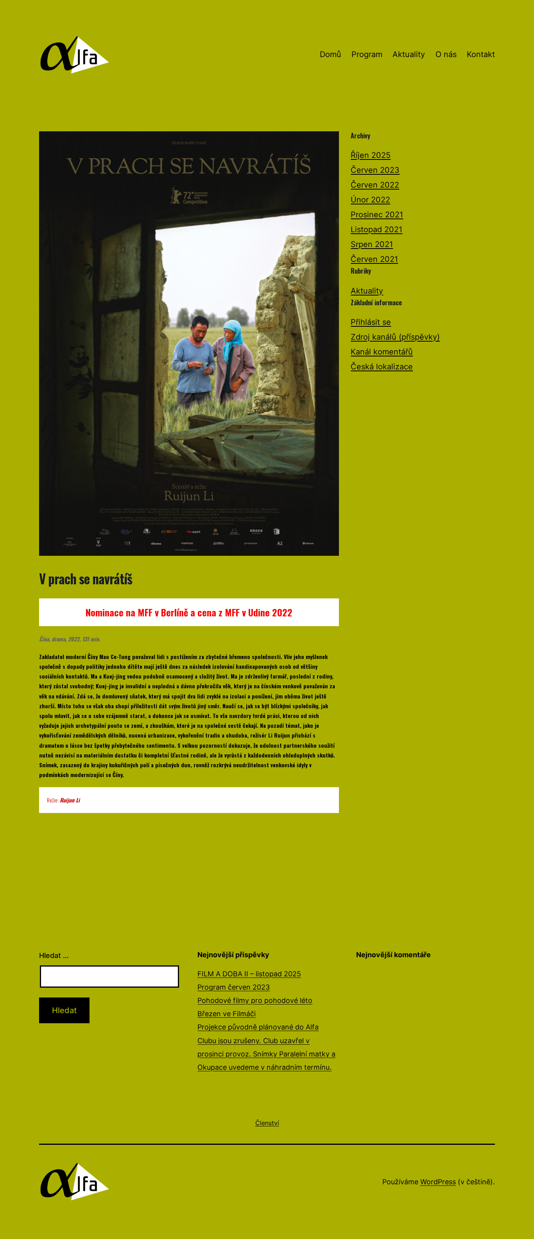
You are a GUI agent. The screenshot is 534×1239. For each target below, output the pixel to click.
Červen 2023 (375, 170)
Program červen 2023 (233, 987)
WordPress (438, 1182)
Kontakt (481, 54)
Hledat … (54, 955)
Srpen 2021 (372, 244)
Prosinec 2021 (377, 214)
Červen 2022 (375, 185)
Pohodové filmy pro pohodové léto (254, 1000)
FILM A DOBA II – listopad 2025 (249, 974)
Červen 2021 (374, 259)
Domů (330, 54)
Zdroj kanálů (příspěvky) (395, 337)
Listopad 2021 (376, 229)
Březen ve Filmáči (226, 1014)
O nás (446, 54)
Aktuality (408, 54)
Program (366, 54)
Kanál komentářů (382, 351)
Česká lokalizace (382, 366)
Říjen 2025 (371, 155)
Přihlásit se (371, 322)
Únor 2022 (370, 199)
